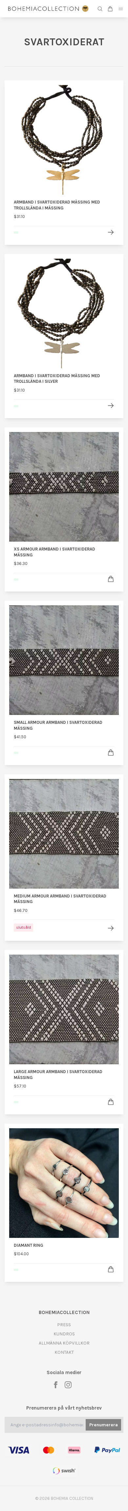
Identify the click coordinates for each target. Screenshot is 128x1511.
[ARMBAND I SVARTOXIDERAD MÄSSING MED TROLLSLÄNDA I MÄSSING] (110, 232)
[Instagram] (68, 1384)
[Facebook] (55, 1384)
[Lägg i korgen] (110, 578)
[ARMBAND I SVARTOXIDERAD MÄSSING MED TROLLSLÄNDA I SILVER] (110, 405)
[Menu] (121, 8)
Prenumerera (103, 1425)
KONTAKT (64, 1352)
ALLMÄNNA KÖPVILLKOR (64, 1343)
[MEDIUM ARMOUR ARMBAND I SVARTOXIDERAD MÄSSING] (110, 928)
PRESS (64, 1325)
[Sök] (100, 9)
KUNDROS (64, 1334)
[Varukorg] (110, 9)
